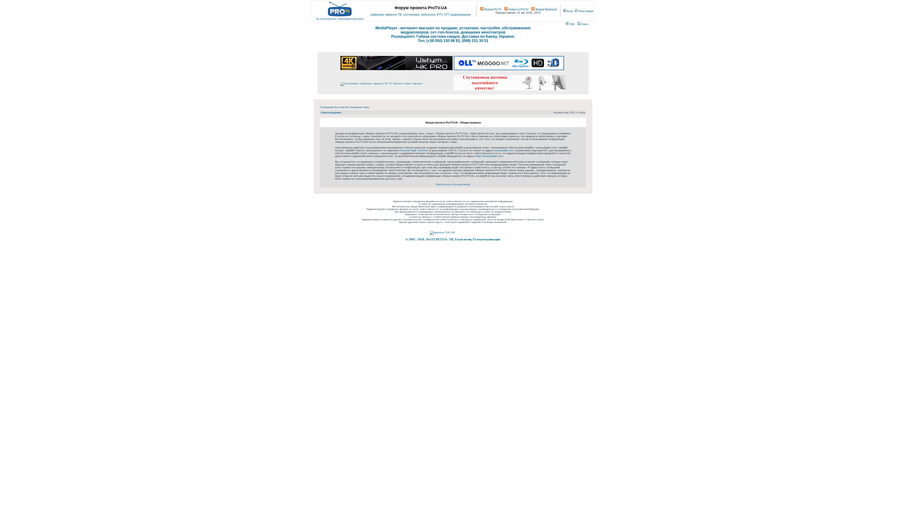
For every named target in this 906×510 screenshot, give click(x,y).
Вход (569, 11)
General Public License (413, 150)
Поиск (584, 24)
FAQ (572, 24)
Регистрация (585, 11)
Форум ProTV (492, 9)
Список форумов (331, 112)
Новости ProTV (518, 9)
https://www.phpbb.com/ (489, 156)
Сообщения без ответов (334, 107)
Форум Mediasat (546, 9)
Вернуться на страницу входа (453, 184)
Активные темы (360, 107)
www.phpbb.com (504, 150)
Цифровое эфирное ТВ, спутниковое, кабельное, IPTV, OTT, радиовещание (420, 14)
